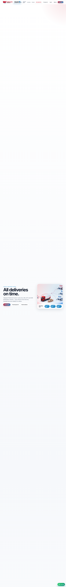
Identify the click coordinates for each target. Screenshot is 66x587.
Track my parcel (15, 304)
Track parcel (45, 2)
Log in (51, 2)
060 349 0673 (38, 2)
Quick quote (61, 2)
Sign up (55, 2)
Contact (33, 2)
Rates (21, 2)
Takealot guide (24, 2)
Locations (29, 2)
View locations (24, 304)
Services (16, 2)
